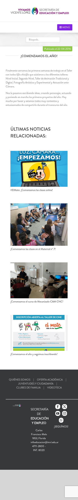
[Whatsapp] (61, 420)
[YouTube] (57, 413)
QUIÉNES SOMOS (19, 379)
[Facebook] (57, 406)
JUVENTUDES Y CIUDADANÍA (35, 383)
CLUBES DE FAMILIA (28, 387)
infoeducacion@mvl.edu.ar (44, 442)
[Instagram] (64, 413)
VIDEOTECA (54, 387)
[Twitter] (64, 406)
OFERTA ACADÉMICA (50, 379)
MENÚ (66, 27)
